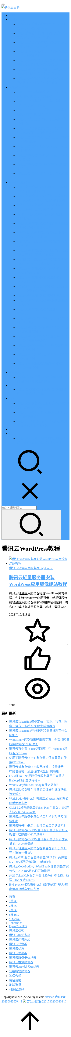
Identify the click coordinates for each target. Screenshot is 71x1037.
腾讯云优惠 (16, 19)
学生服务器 (16, 372)
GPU (12, 385)
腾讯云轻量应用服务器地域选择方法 (41, 295)
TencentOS (16, 922)
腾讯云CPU (16, 930)
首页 (12, 15)
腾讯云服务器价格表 (22, 957)
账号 (12, 433)
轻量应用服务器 (19, 182)
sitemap (49, 997)
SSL (11, 429)
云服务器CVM (18, 87)
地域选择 (15, 984)
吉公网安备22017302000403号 (46, 1001)
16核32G (14, 919)
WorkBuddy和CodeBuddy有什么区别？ (34, 785)
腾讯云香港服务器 (21, 962)
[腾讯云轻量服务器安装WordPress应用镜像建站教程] (39, 563)
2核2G (13, 901)
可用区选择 (16, 989)
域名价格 (15, 980)
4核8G (13, 910)
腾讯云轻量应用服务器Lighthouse (31, 568)
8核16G (14, 914)
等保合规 (15, 975)
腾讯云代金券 (18, 944)
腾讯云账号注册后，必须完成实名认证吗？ (38, 825)
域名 (12, 398)
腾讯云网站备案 (19, 935)
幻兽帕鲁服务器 (19, 971)
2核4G (13, 905)
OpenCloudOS (18, 926)
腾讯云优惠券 (18, 953)
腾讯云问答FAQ (19, 939)
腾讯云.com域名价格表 (24, 966)
